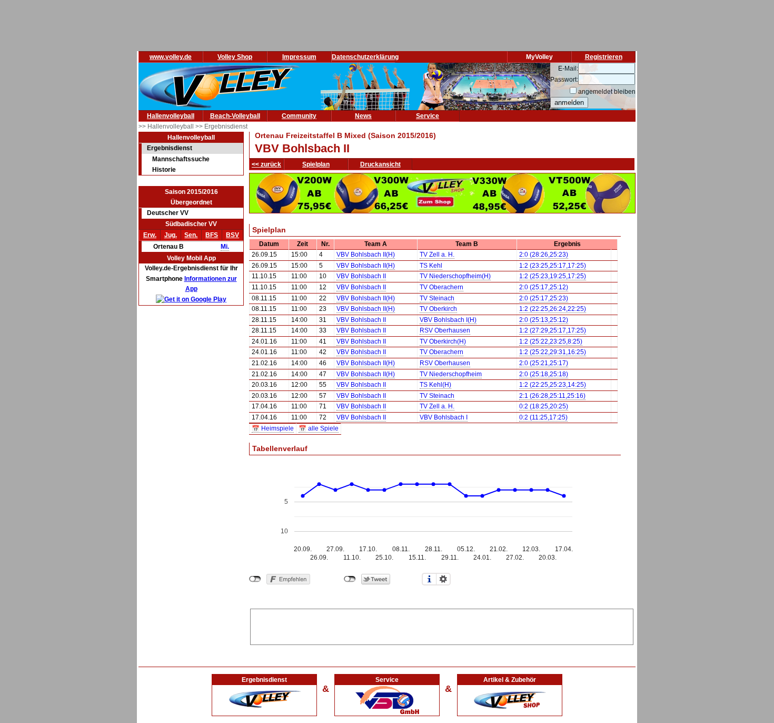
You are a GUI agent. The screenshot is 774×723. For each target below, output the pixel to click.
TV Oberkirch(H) (443, 341)
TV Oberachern (441, 287)
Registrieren (603, 57)
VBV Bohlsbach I (444, 417)
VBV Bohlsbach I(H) (448, 320)
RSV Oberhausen (445, 330)
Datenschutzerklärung (365, 57)
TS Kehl (431, 265)
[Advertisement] (442, 625)
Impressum (299, 57)
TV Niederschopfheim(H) (455, 276)
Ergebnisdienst (169, 148)
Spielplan (316, 164)
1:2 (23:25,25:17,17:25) (552, 265)
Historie (164, 169)
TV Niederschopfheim (451, 374)
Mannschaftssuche (181, 159)
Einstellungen (443, 579)
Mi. (225, 246)
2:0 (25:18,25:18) (543, 374)
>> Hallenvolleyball (166, 126)
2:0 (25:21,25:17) (543, 363)
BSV (232, 235)
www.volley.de (171, 57)
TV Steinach (437, 298)
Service (427, 116)
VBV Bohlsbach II (361, 276)
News (363, 116)
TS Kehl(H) (435, 384)
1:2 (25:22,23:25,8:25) (550, 341)
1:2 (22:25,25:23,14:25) (552, 384)
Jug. (170, 235)
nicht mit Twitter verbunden (350, 579)
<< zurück (266, 164)
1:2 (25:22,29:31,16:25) (552, 352)
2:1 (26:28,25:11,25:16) (552, 395)
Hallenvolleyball (170, 116)
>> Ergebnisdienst (221, 126)
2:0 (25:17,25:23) (543, 298)
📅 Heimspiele (273, 428)
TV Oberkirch (438, 308)
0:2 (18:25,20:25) (543, 406)
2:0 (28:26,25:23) (543, 254)
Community (299, 116)
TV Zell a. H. (437, 254)
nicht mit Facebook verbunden (255, 579)
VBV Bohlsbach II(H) (365, 254)
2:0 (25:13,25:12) (543, 320)
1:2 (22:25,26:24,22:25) (552, 308)
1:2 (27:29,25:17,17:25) (552, 330)
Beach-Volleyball (235, 116)
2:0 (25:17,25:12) (543, 287)
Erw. (149, 235)
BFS (211, 235)
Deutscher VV (167, 213)
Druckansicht (380, 164)
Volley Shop (234, 57)
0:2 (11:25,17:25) (543, 417)
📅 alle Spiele (319, 428)
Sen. (190, 235)
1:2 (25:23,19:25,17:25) (552, 276)
